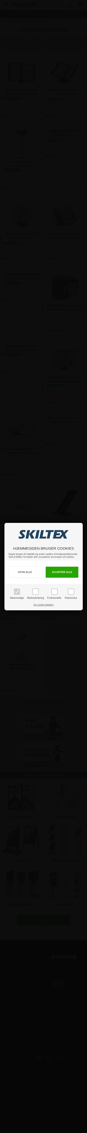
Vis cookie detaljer (43, 604)
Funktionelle (54, 597)
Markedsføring (35, 597)
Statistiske (71, 597)
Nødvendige (17, 597)
